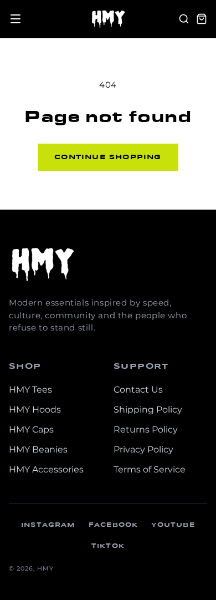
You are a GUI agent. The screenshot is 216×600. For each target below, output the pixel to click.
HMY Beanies (38, 449)
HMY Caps (31, 429)
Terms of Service (150, 469)
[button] (15, 19)
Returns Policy (146, 429)
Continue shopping (107, 157)
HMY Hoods (35, 409)
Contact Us (138, 389)
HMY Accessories (46, 469)
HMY (45, 568)
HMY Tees (30, 389)
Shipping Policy (148, 409)
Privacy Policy (143, 449)
